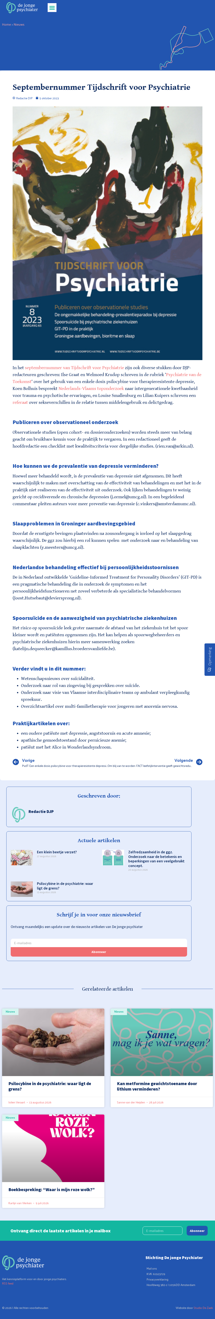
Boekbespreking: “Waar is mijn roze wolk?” (51, 1189)
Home (6, 24)
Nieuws (19, 24)
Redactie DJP (41, 811)
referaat (20, 402)
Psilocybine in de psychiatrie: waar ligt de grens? (65, 886)
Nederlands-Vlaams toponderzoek (91, 388)
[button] (52, 7)
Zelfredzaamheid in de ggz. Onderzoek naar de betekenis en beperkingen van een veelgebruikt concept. (156, 859)
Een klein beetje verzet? (57, 852)
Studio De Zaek (203, 1307)
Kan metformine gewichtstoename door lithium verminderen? (157, 1086)
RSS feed (7, 1283)
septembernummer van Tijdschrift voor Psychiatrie (74, 367)
